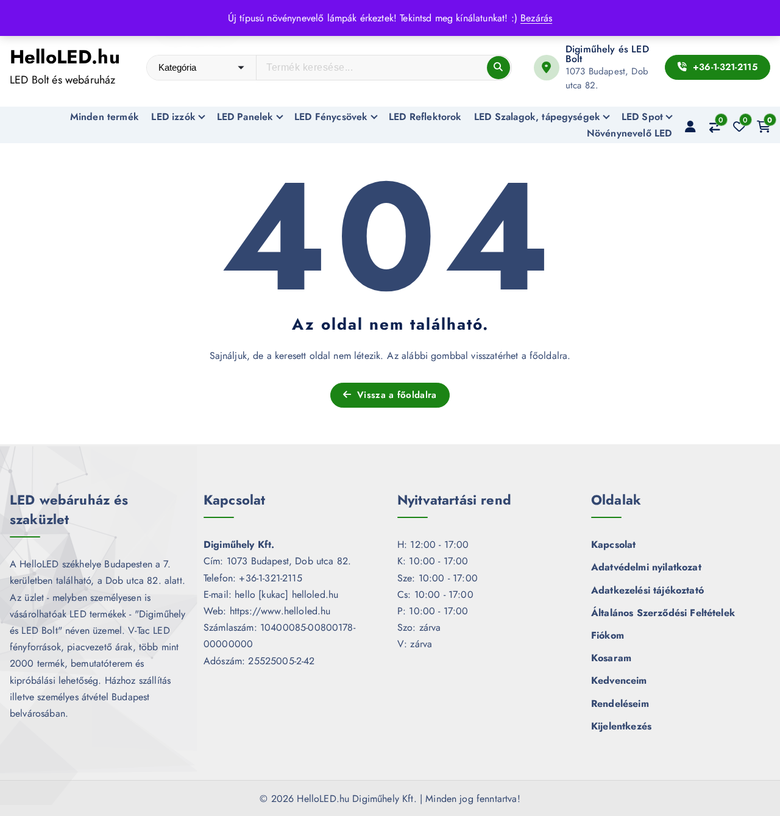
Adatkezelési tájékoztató (647, 590)
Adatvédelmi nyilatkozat (646, 567)
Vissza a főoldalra (395, 395)
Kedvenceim (619, 680)
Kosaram (611, 658)
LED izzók (173, 117)
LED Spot (642, 117)
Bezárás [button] (536, 18)
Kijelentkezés (621, 726)
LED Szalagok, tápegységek (537, 117)
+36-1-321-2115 (724, 67)
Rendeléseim (620, 704)
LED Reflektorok (425, 117)
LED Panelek (245, 117)
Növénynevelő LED (629, 133)
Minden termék (104, 117)
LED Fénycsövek (330, 117)
